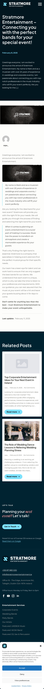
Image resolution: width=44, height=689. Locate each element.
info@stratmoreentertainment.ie (17, 574)
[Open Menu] (40, 4)
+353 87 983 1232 (9, 570)
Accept (22, 668)
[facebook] (3, 596)
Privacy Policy (26, 686)
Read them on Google (11, 541)
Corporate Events (10, 610)
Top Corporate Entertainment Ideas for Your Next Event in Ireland (20, 380)
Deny (22, 674)
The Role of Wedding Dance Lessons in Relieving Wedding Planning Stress (20, 447)
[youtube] (8, 596)
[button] (40, 646)
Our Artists (7, 622)
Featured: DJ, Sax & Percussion (16, 634)
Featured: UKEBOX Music (13, 626)
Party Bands (7, 618)
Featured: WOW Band (12, 630)
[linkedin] (17, 596)
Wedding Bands (9, 614)
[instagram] (13, 596)
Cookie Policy (16, 686)
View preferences (22, 680)
